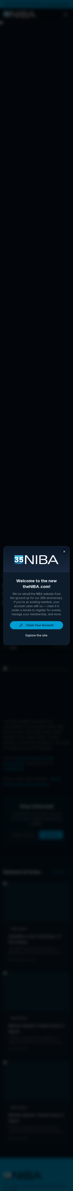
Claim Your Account (40, 625)
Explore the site (36, 635)
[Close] (64, 551)
